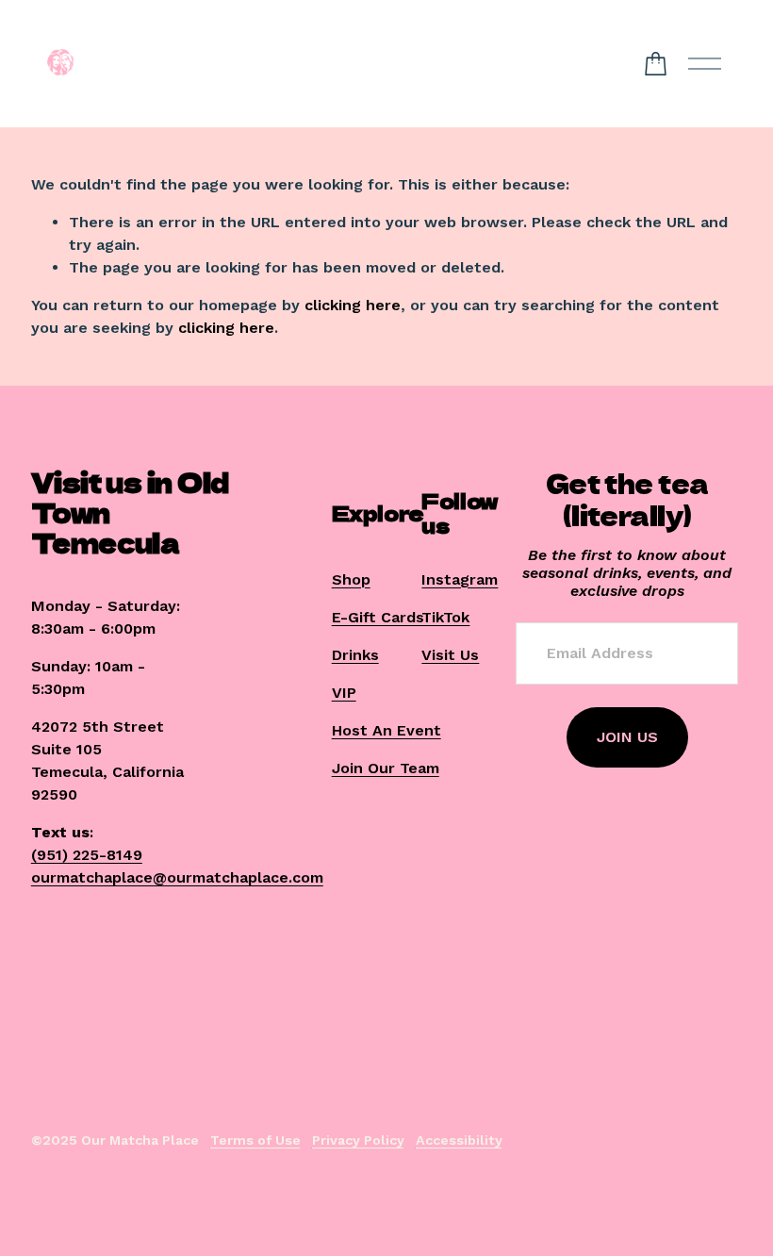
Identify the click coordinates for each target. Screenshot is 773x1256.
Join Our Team (385, 768)
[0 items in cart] (655, 63)
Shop (351, 579)
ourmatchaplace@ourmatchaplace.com (177, 877)
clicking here (352, 305)
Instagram (459, 579)
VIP (344, 693)
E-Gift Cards (378, 617)
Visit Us (450, 655)
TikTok (445, 617)
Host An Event (386, 730)
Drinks (355, 655)
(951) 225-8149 (86, 855)
